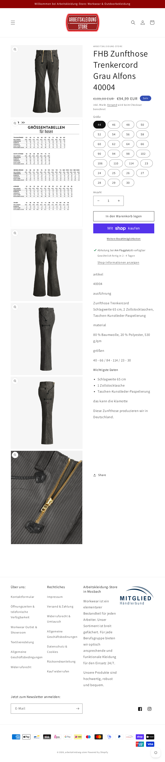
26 (128, 173)
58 (142, 134)
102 (143, 154)
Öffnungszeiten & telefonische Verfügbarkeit (23, 611)
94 (114, 154)
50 (142, 125)
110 (116, 163)
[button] (13, 22)
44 (99, 125)
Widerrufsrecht (21, 667)
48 (128, 125)
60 (99, 144)
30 (128, 183)
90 (99, 154)
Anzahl (97, 192)
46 (114, 125)
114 (131, 163)
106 (100, 163)
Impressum (55, 597)
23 (146, 163)
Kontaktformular (22, 597)
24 (99, 173)
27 (142, 173)
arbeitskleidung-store (76, 752)
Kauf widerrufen (58, 671)
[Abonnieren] (77, 709)
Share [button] (102, 475)
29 (114, 183)
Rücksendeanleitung (61, 661)
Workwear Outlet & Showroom (24, 629)
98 (128, 154)
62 (114, 144)
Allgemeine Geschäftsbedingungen (27, 654)
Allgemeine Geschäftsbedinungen (62, 634)
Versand (112, 104)
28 (99, 183)
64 (128, 144)
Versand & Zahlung (60, 606)
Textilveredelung (22, 642)
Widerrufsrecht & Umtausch (58, 618)
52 (99, 134)
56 (128, 134)
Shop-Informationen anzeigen (118, 262)
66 (142, 144)
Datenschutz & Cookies (57, 649)
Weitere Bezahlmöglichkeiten (124, 238)
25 (114, 173)
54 (114, 134)
